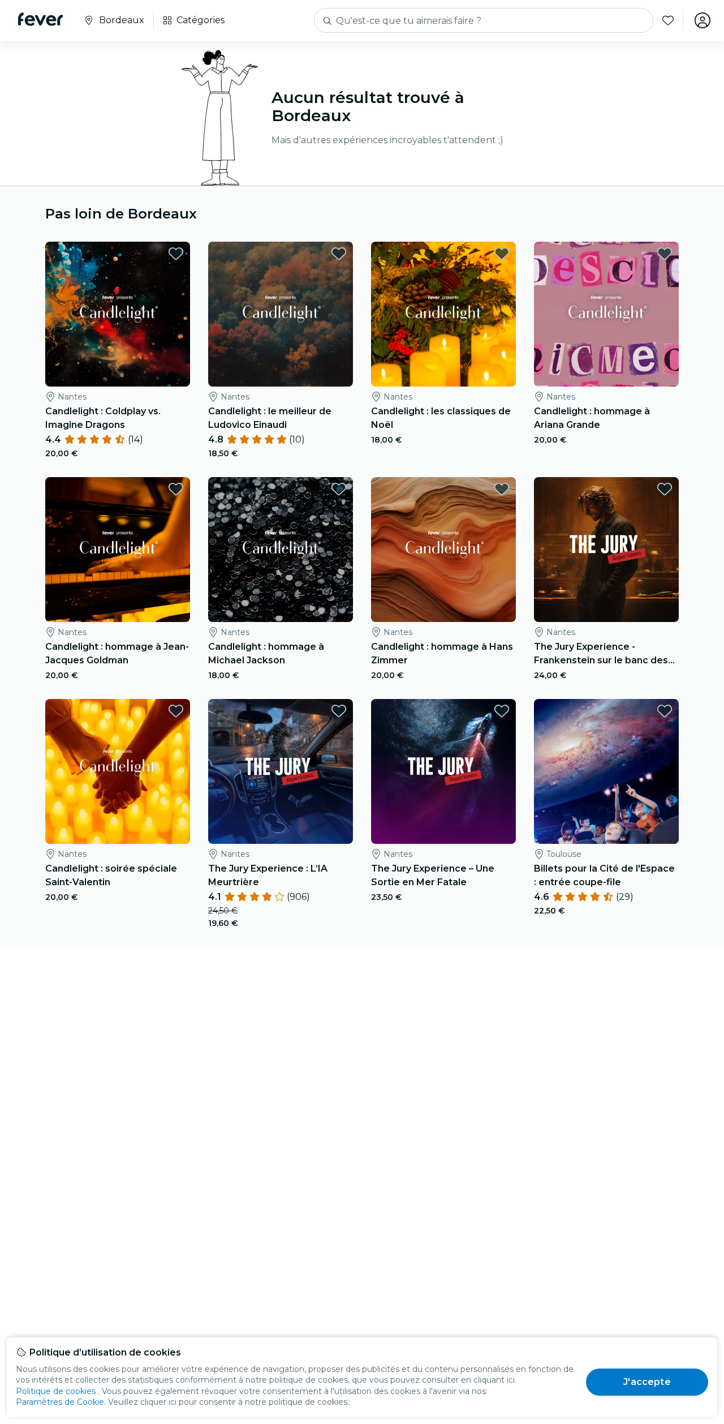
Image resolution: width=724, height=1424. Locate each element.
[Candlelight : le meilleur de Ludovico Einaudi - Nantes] (280, 314)
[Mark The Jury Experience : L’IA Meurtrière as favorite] (338, 711)
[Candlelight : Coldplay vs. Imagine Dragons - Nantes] (117, 314)
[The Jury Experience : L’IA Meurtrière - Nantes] (280, 771)
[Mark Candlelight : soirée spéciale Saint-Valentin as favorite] (176, 711)
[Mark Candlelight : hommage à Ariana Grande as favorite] (664, 253)
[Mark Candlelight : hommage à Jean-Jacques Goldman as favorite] (176, 489)
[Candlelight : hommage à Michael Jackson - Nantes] (280, 549)
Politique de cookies (56, 1391)
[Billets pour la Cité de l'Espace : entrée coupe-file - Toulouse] (606, 771)
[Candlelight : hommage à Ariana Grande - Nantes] (606, 314)
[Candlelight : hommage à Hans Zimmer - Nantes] (443, 549)
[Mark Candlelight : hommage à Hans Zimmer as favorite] (501, 489)
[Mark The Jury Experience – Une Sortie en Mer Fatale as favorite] (501, 711)
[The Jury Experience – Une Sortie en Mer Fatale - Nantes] (443, 771)
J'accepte (646, 1381)
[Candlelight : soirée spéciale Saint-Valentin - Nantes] (117, 771)
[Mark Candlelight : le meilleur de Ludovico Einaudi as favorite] (338, 253)
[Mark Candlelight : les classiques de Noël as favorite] (501, 253)
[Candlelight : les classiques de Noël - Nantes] (443, 314)
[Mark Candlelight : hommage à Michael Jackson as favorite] (338, 489)
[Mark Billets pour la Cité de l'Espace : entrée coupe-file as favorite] (664, 711)
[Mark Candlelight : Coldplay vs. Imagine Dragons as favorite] (176, 253)
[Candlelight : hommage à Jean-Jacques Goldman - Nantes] (117, 549)
